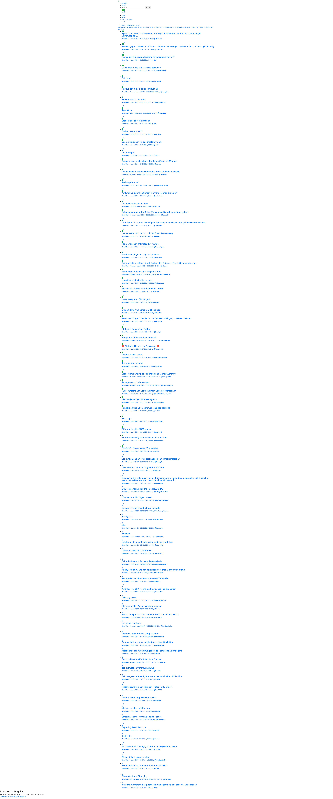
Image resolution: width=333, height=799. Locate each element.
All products (122, 27)
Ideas (124, 3)
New (123, 10)
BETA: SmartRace (178, 27)
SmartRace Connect (198, 27)
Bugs (124, 5)
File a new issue (127, 19)
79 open (122, 25)
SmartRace (188, 27)
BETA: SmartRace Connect (146, 27)
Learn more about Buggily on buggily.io (13, 796)
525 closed (131, 25)
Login (123, 12)
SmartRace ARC (132, 27)
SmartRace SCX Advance (164, 27)
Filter (138, 25)
